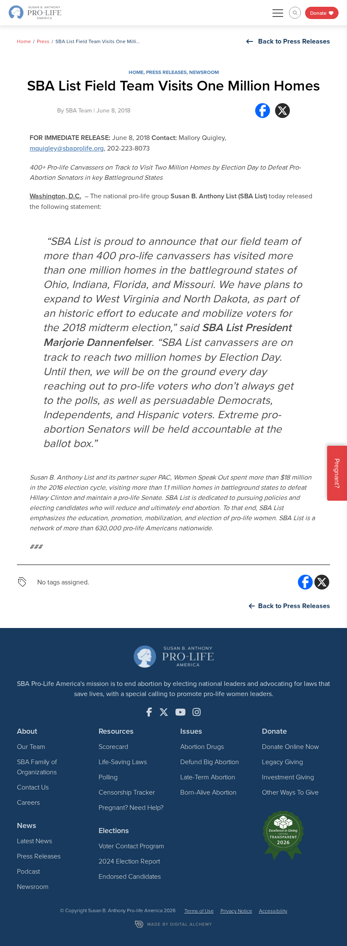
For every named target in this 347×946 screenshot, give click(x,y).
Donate (319, 12)
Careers (28, 802)
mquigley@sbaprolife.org (67, 148)
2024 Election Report (129, 861)
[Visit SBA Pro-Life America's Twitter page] (163, 712)
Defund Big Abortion (209, 761)
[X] (282, 110)
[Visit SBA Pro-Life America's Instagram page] (197, 712)
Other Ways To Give (290, 792)
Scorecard (113, 746)
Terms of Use (199, 910)
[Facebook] (262, 110)
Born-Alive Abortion (208, 792)
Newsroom (204, 72)
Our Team (31, 746)
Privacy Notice (236, 910)
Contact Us (33, 787)
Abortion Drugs (202, 746)
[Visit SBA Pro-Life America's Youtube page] (180, 712)
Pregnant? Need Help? (131, 807)
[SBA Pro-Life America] (34, 11)
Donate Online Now (290, 746)
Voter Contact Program (131, 845)
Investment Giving (288, 776)
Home (24, 41)
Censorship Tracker (127, 792)
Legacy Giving (282, 761)
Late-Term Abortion (207, 776)
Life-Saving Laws (123, 761)
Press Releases (166, 72)
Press (43, 41)
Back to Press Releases (294, 41)
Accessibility (273, 910)
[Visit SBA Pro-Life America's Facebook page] (149, 712)
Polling (108, 776)
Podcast (28, 871)
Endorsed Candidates (130, 876)
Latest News (34, 840)
